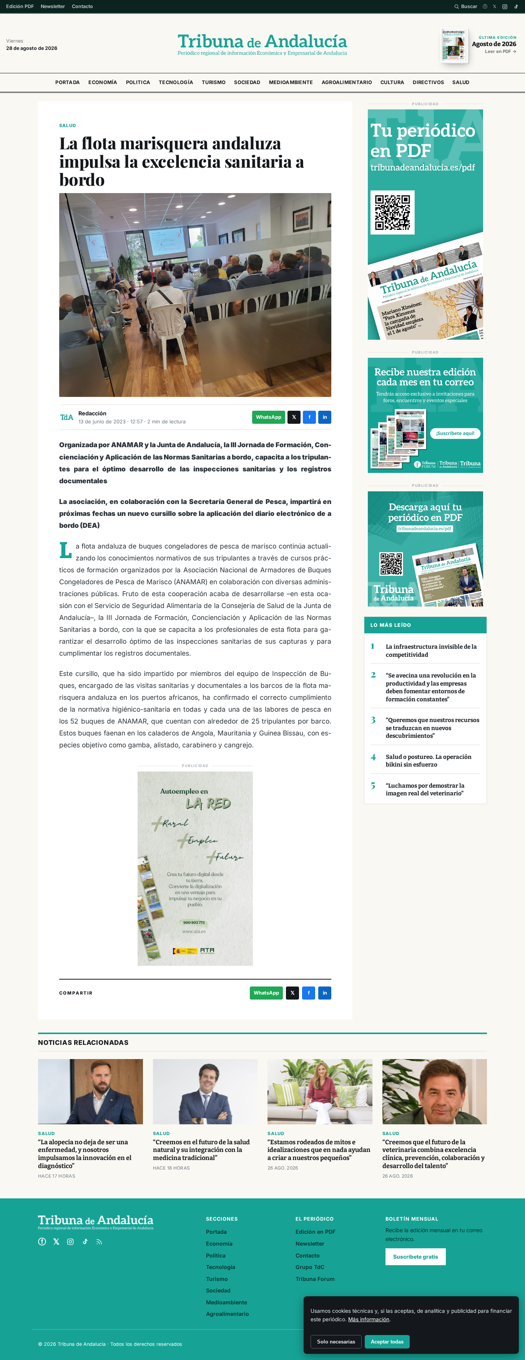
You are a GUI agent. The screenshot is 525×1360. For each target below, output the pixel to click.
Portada (67, 82)
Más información (368, 1319)
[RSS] (99, 1241)
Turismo (214, 82)
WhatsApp (268, 417)
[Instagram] (505, 7)
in (325, 417)
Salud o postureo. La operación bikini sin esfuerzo (429, 761)
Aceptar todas (387, 1342)
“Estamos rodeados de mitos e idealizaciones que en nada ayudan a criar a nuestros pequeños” (318, 1150)
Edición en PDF (316, 1231)
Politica (138, 82)
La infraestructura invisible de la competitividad (431, 650)
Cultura (392, 82)
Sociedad (247, 82)
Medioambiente (291, 82)
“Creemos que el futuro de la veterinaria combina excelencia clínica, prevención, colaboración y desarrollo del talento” (433, 1154)
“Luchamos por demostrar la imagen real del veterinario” (425, 789)
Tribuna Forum (315, 1279)
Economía (102, 82)
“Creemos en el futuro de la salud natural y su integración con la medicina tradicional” (201, 1150)
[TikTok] (516, 7)
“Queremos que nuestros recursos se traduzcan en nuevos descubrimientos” (432, 728)
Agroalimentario (347, 82)
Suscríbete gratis (415, 1257)
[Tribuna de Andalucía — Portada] (262, 45)
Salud (461, 82)
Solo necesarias (336, 1342)
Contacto (82, 6)
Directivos (428, 82)
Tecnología (176, 82)
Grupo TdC (310, 1267)
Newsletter (53, 6)
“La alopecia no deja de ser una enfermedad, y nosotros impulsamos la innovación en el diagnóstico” (84, 1154)
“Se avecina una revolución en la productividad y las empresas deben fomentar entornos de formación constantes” (431, 687)
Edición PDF (20, 6)
